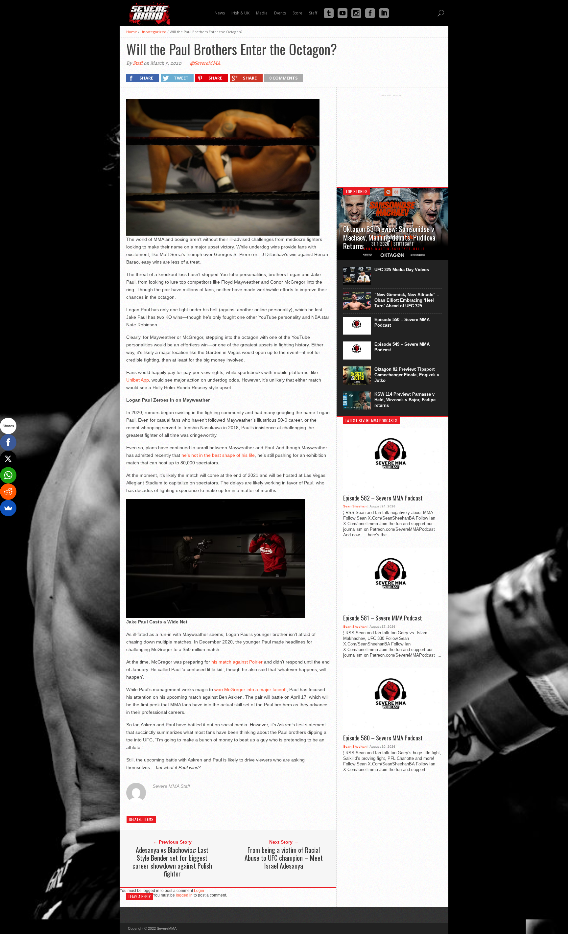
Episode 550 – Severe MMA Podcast (402, 322)
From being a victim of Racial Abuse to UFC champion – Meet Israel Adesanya (284, 858)
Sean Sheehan (355, 506)
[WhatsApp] (8, 475)
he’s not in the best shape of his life (217, 455)
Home (131, 31)
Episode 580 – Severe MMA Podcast (383, 738)
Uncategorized (153, 31)
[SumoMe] (8, 508)
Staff (138, 63)
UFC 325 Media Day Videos (401, 269)
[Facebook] (8, 442)
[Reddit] (8, 491)
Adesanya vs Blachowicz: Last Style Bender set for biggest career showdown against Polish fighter (172, 861)
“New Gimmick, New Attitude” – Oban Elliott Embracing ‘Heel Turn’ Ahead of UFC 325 (406, 300)
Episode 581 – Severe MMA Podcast (382, 618)
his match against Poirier (236, 662)
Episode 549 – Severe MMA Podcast (402, 347)
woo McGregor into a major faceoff (250, 689)
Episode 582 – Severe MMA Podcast (383, 498)
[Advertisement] (392, 138)
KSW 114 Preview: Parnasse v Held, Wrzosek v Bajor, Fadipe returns (405, 400)
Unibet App (137, 380)
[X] (8, 459)
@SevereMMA (205, 63)
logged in (184, 895)
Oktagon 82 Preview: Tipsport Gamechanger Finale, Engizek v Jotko (406, 375)
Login (199, 890)
